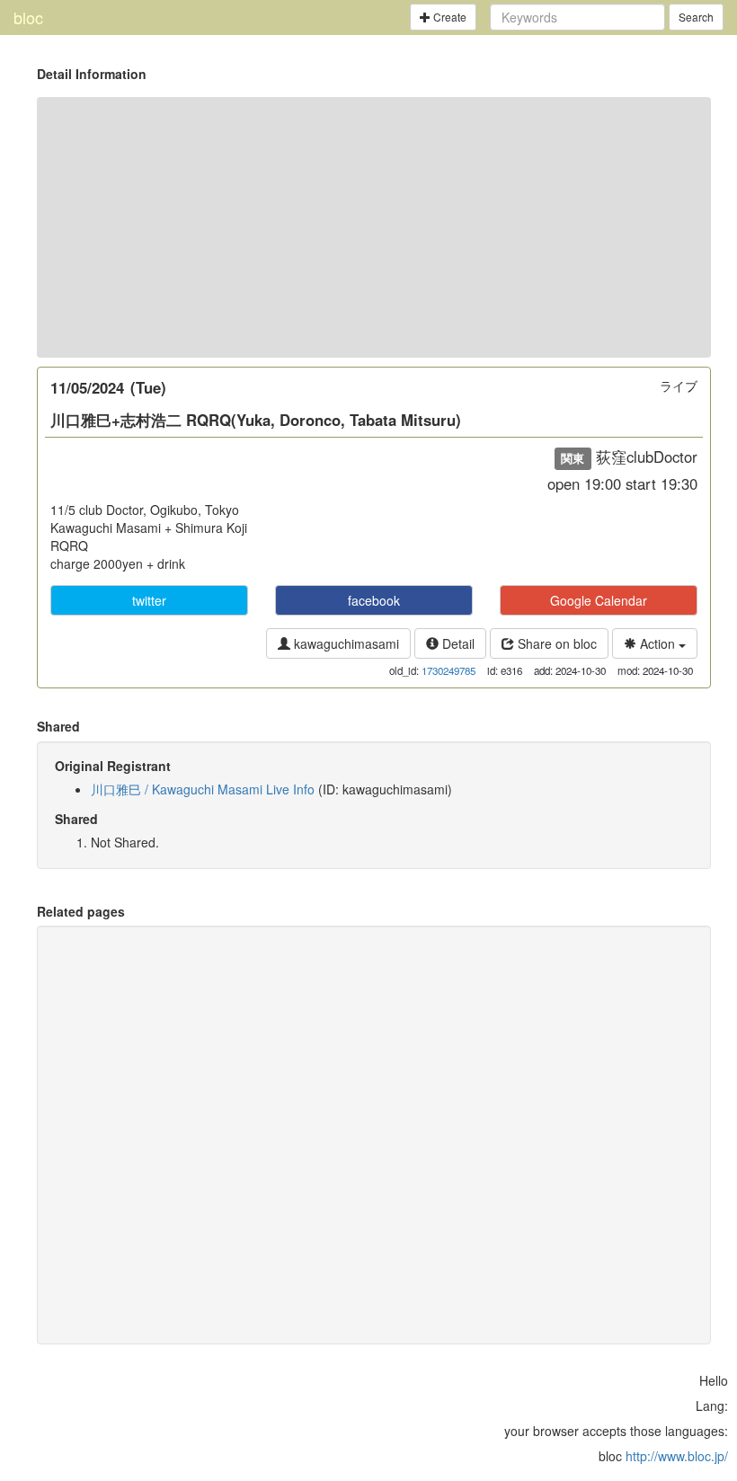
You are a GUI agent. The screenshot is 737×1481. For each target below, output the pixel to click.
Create (448, 16)
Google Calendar (598, 600)
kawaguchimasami (344, 643)
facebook (374, 600)
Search (696, 16)
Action (657, 643)
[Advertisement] (373, 227)
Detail (457, 643)
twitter (149, 600)
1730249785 (448, 670)
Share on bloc (555, 643)
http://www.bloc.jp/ (677, 1456)
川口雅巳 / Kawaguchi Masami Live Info (203, 789)
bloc (28, 17)
